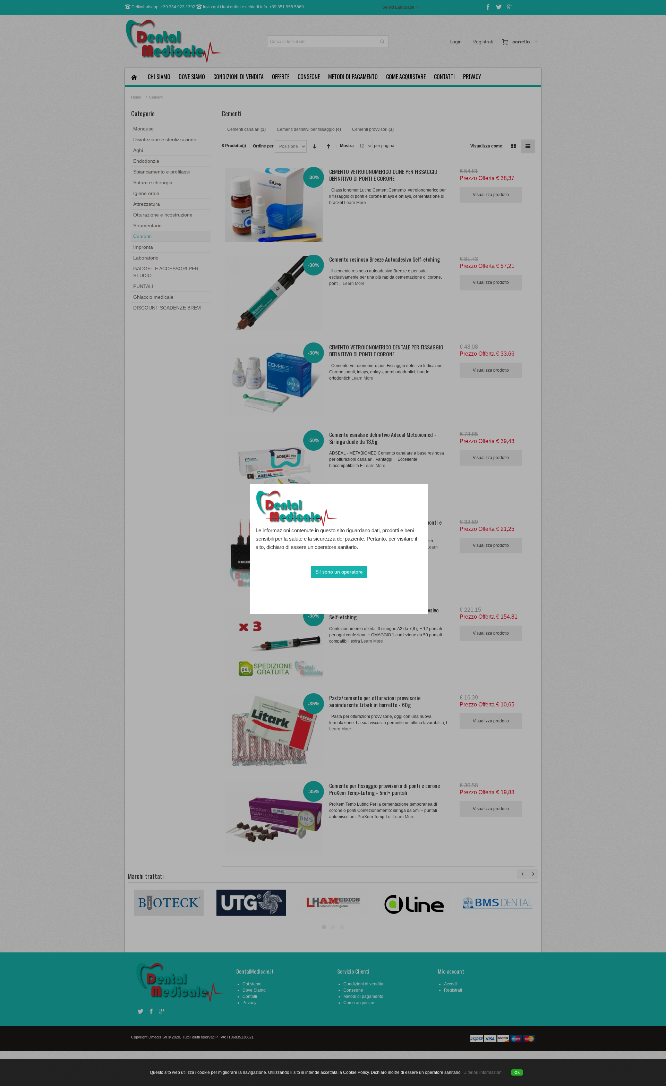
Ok (517, 1072)
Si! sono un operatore (339, 572)
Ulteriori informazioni (483, 1072)
